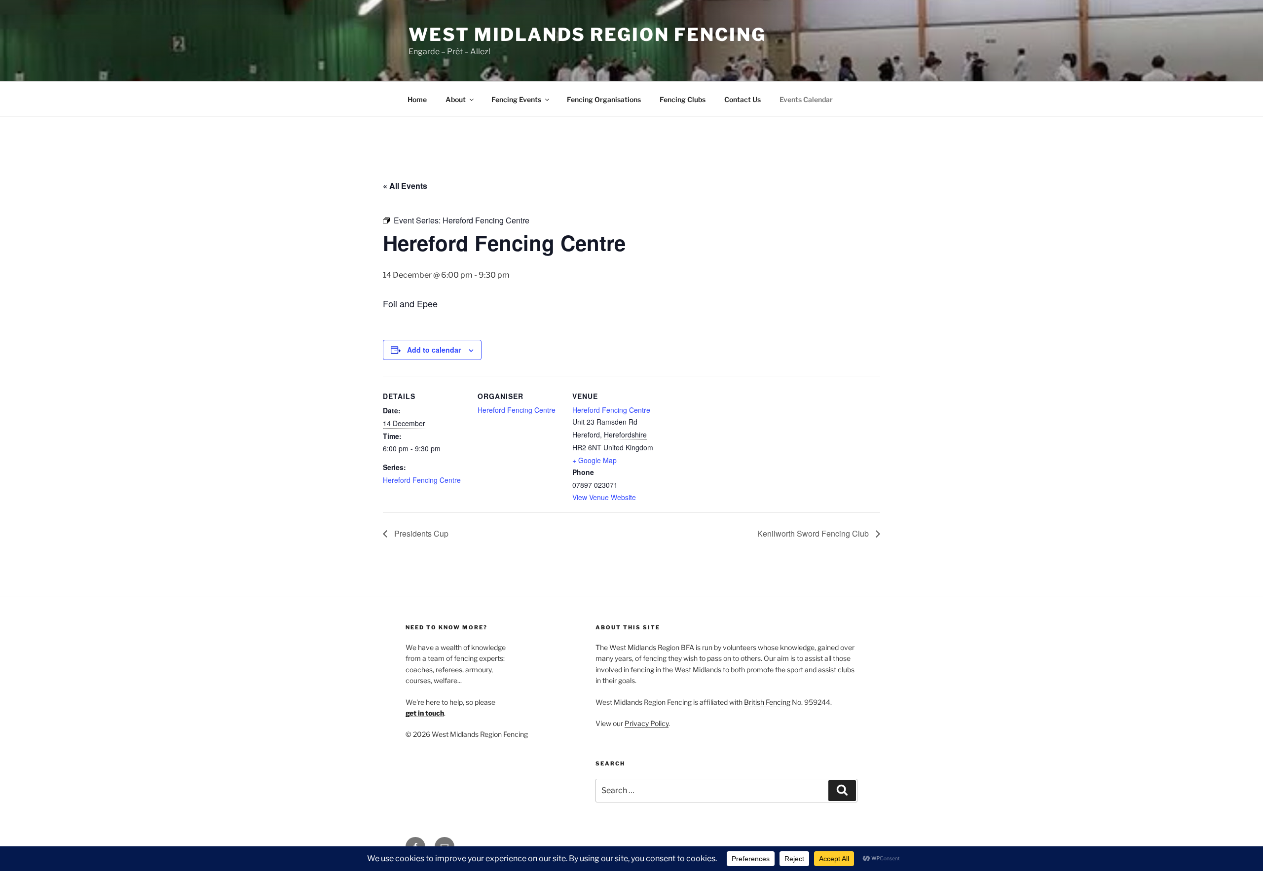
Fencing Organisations (604, 99)
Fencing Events (516, 99)
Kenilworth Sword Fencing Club (814, 533)
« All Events (405, 185)
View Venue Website (604, 497)
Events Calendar (806, 99)
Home (417, 99)
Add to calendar (434, 350)
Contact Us (742, 99)
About (456, 99)
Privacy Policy (647, 723)
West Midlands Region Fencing (587, 34)
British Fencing (767, 702)
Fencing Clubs (683, 99)
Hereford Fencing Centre (422, 480)
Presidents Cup (420, 533)
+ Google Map (594, 460)
